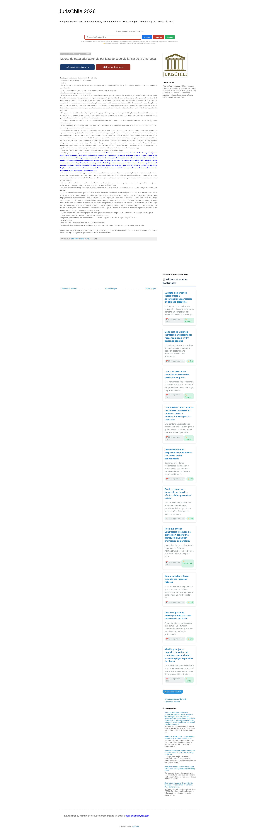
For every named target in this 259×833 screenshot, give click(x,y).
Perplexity (158, 37)
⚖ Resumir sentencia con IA (77, 67)
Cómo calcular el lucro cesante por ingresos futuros (177, 579)
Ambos (170, 37)
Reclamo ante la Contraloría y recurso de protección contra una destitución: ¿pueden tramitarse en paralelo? (178, 534)
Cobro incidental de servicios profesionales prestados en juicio (177, 374)
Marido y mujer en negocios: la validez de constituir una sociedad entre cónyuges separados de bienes (179, 655)
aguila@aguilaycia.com (137, 815)
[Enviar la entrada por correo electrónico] (95, 238)
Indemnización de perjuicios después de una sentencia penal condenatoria (178, 454)
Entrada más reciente (69, 289)
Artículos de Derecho (172, 702)
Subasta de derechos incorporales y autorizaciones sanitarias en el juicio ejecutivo (178, 297)
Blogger (136, 826)
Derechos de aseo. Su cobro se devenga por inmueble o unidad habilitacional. (180, 737)
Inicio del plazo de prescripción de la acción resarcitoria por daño (178, 615)
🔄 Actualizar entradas (173, 692)
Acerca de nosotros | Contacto (176, 699)
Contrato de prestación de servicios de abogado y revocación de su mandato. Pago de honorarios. (179, 785)
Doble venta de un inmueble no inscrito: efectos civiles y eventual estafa (178, 494)
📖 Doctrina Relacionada (113, 67)
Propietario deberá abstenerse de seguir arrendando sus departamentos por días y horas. (180, 769)
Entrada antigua (150, 289)
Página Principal (111, 289)
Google (147, 37)
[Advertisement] (108, 265)
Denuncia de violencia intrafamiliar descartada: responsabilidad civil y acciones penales (178, 336)
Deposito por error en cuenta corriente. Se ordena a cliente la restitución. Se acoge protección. (180, 752)
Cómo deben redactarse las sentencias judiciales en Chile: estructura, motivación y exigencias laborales (179, 413)
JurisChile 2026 (77, 11)
